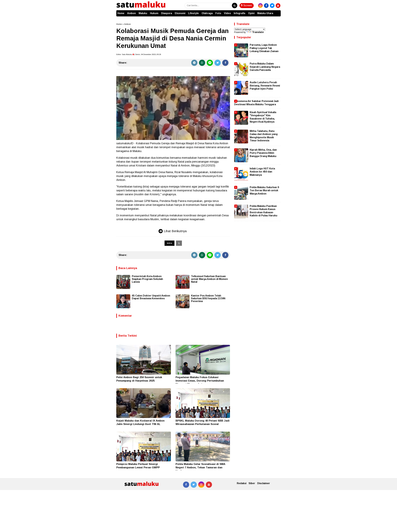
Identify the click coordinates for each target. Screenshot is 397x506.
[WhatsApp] (202, 63)
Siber (252, 483)
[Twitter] (217, 63)
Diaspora (166, 13)
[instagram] (260, 5)
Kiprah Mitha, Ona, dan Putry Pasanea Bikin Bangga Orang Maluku (263, 152)
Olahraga (207, 13)
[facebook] (266, 5)
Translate (258, 32)
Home (120, 13)
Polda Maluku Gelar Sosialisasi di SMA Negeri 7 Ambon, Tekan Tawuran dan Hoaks (200, 467)
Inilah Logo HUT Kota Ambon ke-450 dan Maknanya (262, 171)
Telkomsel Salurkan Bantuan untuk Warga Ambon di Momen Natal (209, 279)
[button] (277, 11)
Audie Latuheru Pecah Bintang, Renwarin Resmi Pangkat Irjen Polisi (265, 85)
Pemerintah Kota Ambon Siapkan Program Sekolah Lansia (147, 279)
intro (169, 243)
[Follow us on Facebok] (186, 485)
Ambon (131, 13)
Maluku (143, 13)
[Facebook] (225, 63)
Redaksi (241, 483)
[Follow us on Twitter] (194, 485)
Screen (247, 5)
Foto (218, 13)
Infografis (239, 13)
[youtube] (278, 5)
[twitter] (272, 5)
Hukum (154, 13)
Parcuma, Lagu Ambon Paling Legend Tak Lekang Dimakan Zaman (264, 48)
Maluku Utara (265, 13)
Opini (251, 13)
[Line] (210, 63)
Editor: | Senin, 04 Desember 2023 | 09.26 (138, 54)
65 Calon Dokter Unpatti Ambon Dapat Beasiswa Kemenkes (151, 297)
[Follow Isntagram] (201, 485)
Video (227, 13)
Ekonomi (180, 13)
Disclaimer (263, 483)
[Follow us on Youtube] (209, 485)
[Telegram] (194, 63)
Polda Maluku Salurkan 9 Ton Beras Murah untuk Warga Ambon (264, 190)
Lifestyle (193, 13)
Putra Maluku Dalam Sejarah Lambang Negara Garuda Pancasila (265, 66)
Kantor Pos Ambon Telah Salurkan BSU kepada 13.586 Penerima (208, 298)
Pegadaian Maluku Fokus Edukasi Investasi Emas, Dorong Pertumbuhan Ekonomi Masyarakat (200, 381)
